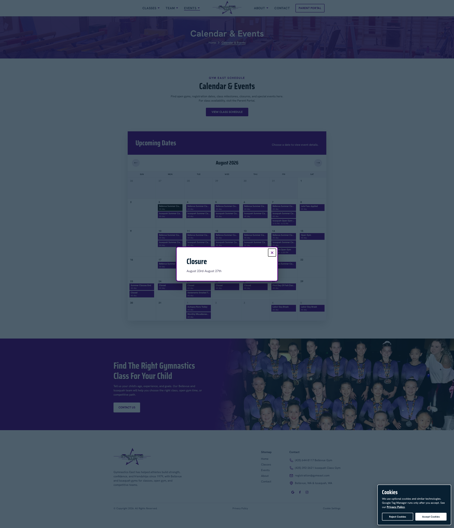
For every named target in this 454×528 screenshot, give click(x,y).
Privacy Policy (396, 507)
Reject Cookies (397, 516)
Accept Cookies (431, 516)
